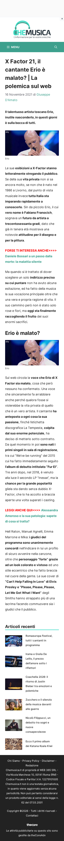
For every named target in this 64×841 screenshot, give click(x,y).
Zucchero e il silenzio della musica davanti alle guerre (39, 704)
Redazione (32, 765)
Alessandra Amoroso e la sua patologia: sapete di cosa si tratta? (31, 515)
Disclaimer (48, 760)
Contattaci (32, 815)
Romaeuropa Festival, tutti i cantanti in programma (39, 640)
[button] (56, 47)
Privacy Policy (30, 760)
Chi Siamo (14, 760)
